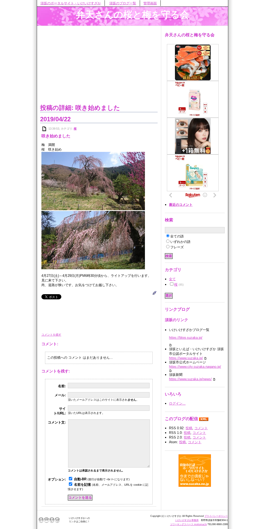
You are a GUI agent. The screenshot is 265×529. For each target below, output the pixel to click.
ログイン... (177, 403)
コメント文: (57, 422)
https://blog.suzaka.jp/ (185, 338)
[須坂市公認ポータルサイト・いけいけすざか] (195, 470)
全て (172, 279)
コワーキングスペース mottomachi (188, 524)
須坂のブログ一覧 (122, 3)
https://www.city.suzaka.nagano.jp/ (195, 367)
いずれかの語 (180, 242)
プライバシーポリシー (216, 516)
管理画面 (150, 3)
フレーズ (177, 247)
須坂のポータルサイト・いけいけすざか (70, 3)
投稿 (189, 428)
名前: (62, 386)
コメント (201, 428)
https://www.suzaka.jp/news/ (190, 379)
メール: (60, 395)
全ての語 (177, 236)
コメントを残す (51, 334)
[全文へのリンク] (44, 128)
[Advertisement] (99, 64)
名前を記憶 (82, 484)
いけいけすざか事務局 (186, 520)
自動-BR (80, 479)
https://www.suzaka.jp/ (186, 358)
